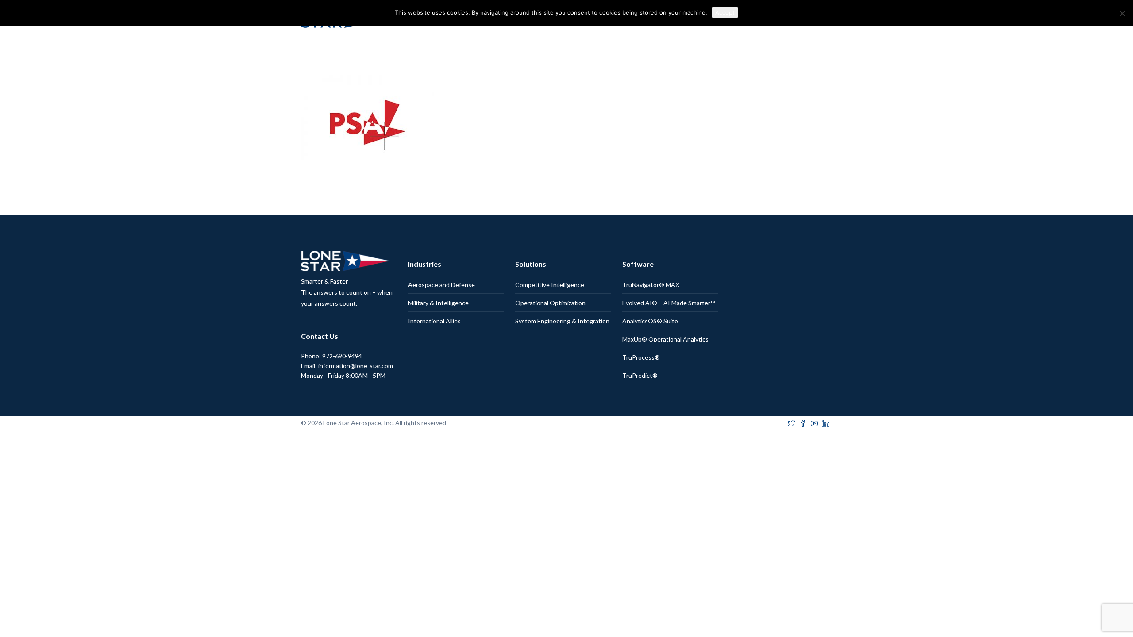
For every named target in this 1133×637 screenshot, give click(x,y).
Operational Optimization (550, 303)
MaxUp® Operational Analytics (665, 339)
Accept (725, 12)
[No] (1122, 13)
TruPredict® (640, 375)
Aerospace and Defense (441, 284)
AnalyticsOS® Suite (650, 321)
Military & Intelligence (438, 303)
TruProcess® (641, 357)
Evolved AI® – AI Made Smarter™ (668, 303)
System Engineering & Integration (562, 321)
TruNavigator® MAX (650, 284)
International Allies (434, 321)
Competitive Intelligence (549, 284)
